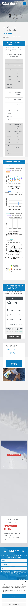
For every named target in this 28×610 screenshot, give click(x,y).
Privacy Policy (17, 608)
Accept (14, 596)
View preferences (14, 604)
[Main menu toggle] (24, 3)
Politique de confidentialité (21, 575)
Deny (14, 600)
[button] (25, 582)
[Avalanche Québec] (9, 4)
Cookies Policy (11, 608)
